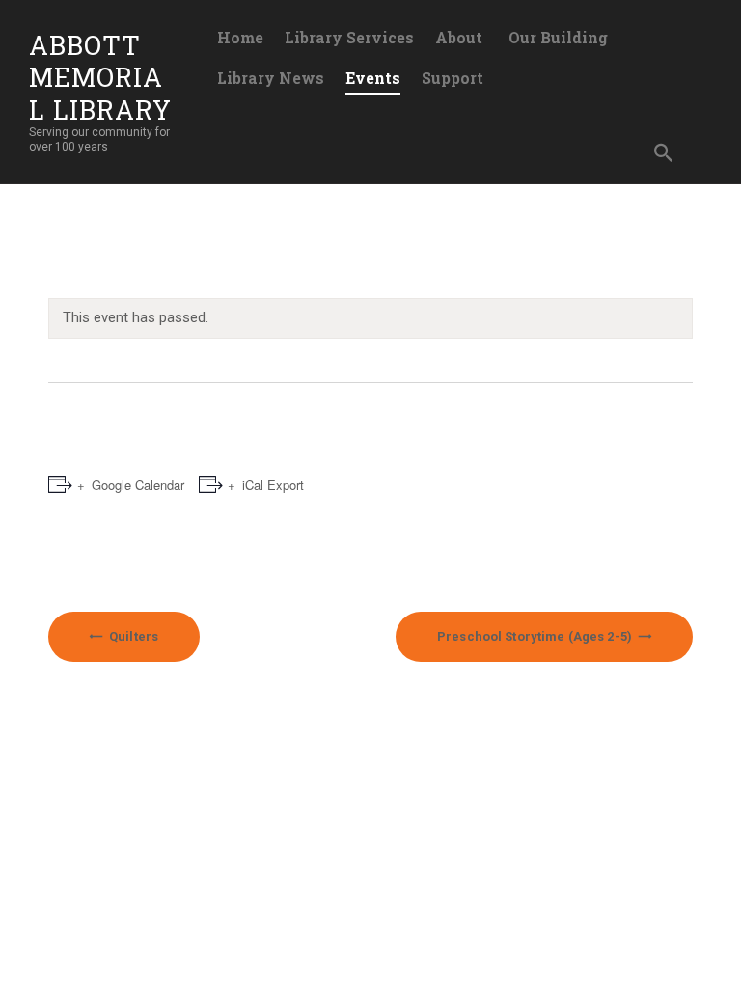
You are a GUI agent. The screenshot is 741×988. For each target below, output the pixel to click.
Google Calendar (138, 485)
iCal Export (273, 485)
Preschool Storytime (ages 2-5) (536, 636)
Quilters (132, 636)
